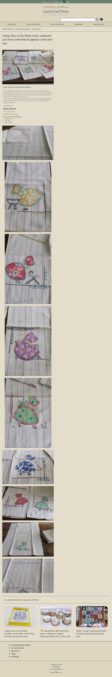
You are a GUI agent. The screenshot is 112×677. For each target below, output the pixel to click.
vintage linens (9, 119)
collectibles (78, 24)
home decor (12, 24)
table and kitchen (33, 24)
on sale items (17, 647)
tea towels (8, 121)
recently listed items (20, 645)
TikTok (68, 2)
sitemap (15, 656)
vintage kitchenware (22, 29)
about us (15, 650)
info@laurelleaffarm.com (56, 672)
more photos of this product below (16, 87)
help (13, 653)
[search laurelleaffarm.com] (97, 19)
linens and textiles (57, 24)
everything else (98, 24)
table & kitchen (7, 29)
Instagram (56, 2)
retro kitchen (36, 29)
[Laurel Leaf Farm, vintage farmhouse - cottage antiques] (56, 11)
